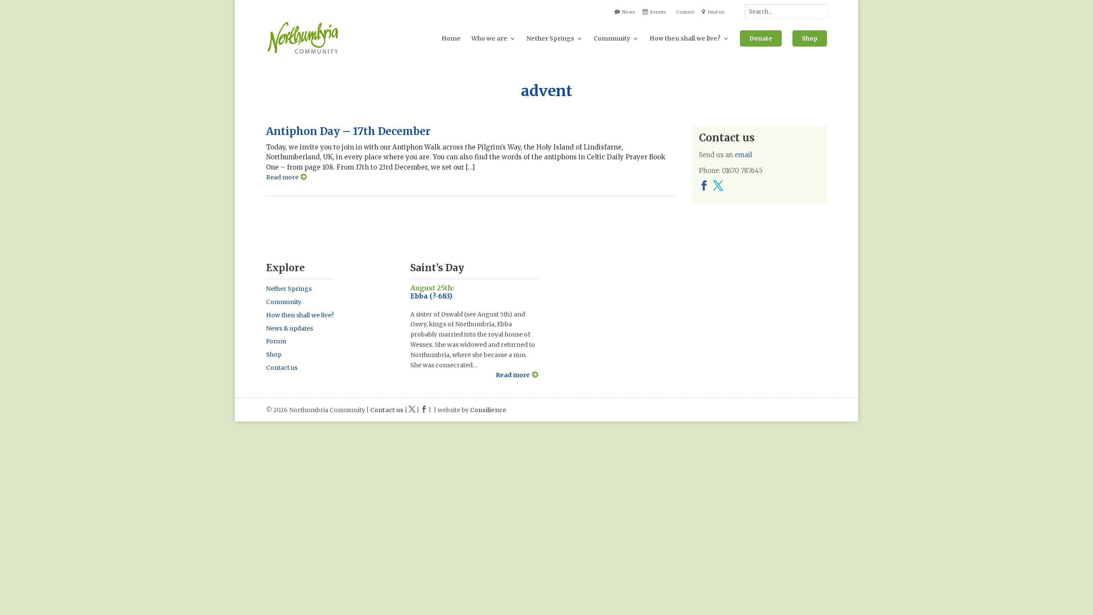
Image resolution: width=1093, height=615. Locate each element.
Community (611, 38)
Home (451, 38)
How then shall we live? (685, 38)
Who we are (489, 38)
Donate (760, 38)
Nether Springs (550, 38)
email (743, 155)
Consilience (488, 410)
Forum (276, 341)
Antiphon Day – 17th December (348, 131)
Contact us (282, 368)
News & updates (289, 328)
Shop (810, 38)
